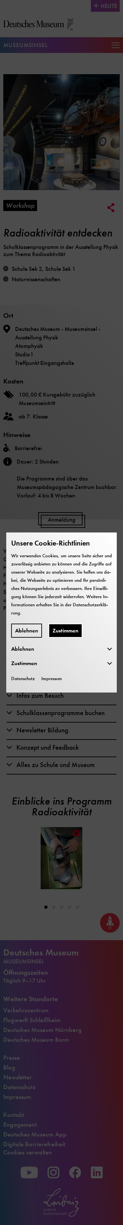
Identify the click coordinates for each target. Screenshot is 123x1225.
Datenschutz (23, 678)
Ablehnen (26, 630)
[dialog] (61, 612)
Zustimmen (65, 630)
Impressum (51, 678)
